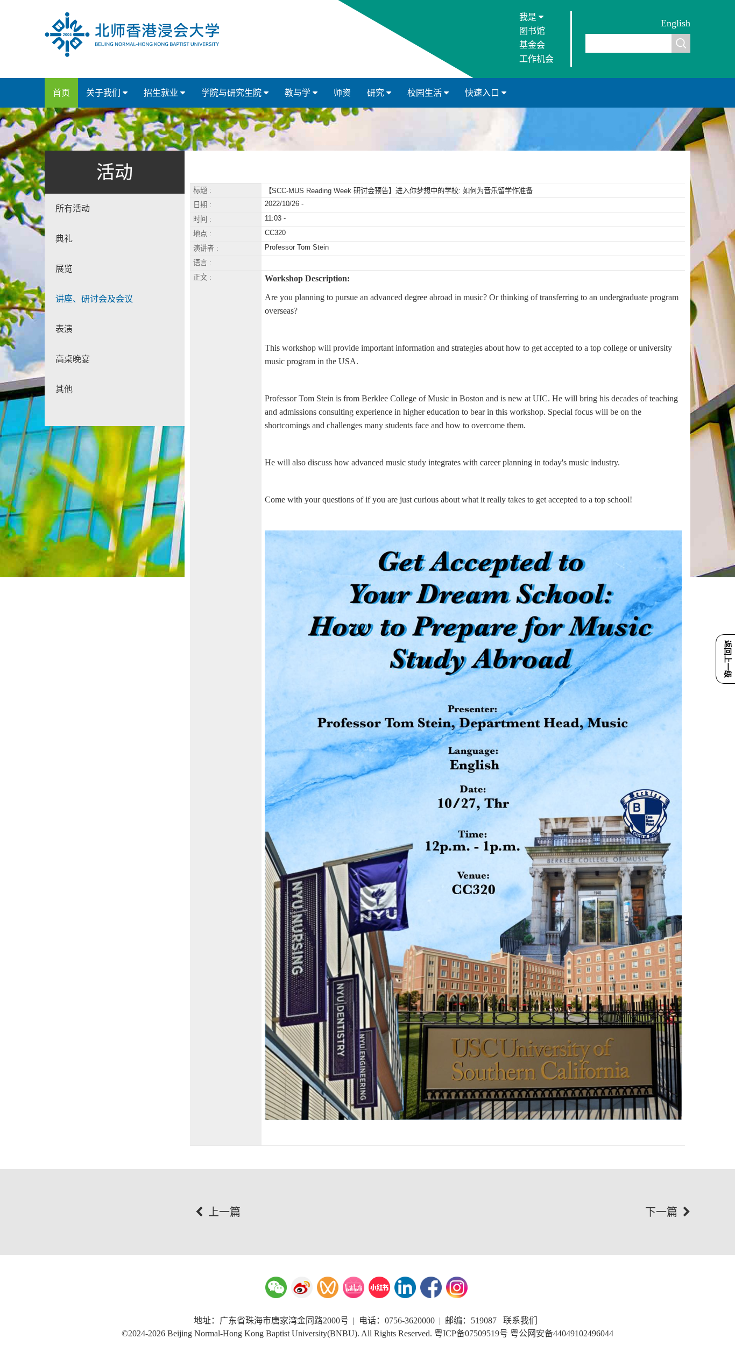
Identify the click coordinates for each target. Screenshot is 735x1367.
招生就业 (162, 92)
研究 (376, 92)
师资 (342, 92)
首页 (61, 92)
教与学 (299, 92)
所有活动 (72, 208)
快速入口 (483, 92)
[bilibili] (353, 1287)
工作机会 (536, 58)
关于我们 (104, 92)
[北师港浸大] (137, 56)
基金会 (532, 44)
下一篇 (661, 1212)
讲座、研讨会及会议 (94, 298)
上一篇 (224, 1212)
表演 (64, 329)
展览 (64, 268)
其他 (64, 389)
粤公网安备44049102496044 (561, 1333)
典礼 (64, 238)
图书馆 (532, 31)
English (675, 23)
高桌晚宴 (72, 359)
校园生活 (425, 92)
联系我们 (520, 1320)
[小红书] (379, 1287)
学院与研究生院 (232, 92)
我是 (529, 17)
